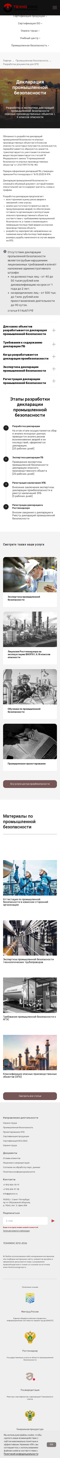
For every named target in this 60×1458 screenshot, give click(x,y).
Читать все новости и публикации (16, 1231)
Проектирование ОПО (14, 1132)
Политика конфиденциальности (19, 1172)
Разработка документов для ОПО (21, 64)
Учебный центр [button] (29, 38)
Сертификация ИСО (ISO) (15, 1141)
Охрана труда (10, 1123)
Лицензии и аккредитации (16, 1163)
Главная (7, 60)
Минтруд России (30, 1311)
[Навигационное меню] (55, 7)
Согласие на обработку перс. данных (21, 1167)
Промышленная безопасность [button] (29, 45)
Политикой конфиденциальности (21, 1454)
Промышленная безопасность (32, 60)
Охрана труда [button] (29, 30)
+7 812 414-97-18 (11, 1189)
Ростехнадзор (30, 1351)
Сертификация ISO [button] (29, 23)
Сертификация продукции (16, 1136)
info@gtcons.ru (10, 1194)
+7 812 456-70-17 (11, 1185)
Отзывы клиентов (11, 1158)
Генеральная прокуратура (30, 1429)
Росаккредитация (30, 1390)
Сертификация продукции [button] (29, 16)
